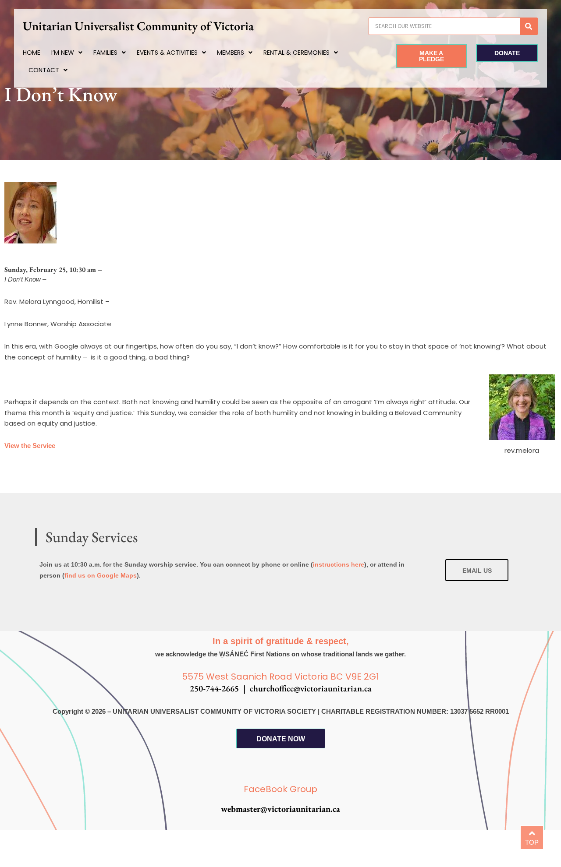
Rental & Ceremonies (296, 52)
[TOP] (532, 833)
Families (105, 52)
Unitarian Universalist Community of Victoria (138, 26)
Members (230, 52)
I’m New (62, 52)
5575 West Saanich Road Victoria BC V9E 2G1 (280, 676)
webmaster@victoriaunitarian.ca (280, 808)
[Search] (528, 26)
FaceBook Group (280, 789)
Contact (43, 70)
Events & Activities (167, 52)
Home (31, 52)
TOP (532, 842)
